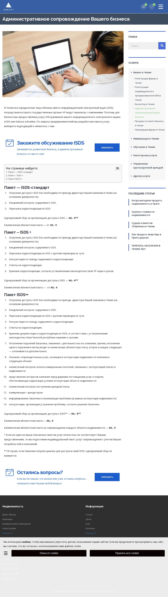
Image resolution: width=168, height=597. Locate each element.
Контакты (90, 528)
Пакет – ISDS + (15, 175)
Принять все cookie (127, 553)
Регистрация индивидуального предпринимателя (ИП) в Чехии (148, 93)
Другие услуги (141, 176)
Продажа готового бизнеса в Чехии (149, 123)
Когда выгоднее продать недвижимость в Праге (147, 202)
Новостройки (9, 528)
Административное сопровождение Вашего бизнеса (147, 112)
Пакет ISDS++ (15, 178)
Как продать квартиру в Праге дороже (146, 236)
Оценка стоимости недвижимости (143, 213)
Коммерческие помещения (16, 523)
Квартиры (7, 519)
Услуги (89, 514)
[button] (107, 147)
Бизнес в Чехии (142, 72)
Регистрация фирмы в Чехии (146, 80)
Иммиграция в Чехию (146, 138)
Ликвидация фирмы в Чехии (150, 129)
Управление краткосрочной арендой (148, 165)
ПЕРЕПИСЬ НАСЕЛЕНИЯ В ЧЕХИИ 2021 (146, 247)
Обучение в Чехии (144, 147)
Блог (88, 523)
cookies (26, 541)
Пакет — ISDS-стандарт (20, 171)
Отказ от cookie (49, 553)
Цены (88, 519)
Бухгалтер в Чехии (145, 104)
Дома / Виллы (9, 514)
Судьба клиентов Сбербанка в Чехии (143, 224)
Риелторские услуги (145, 155)
